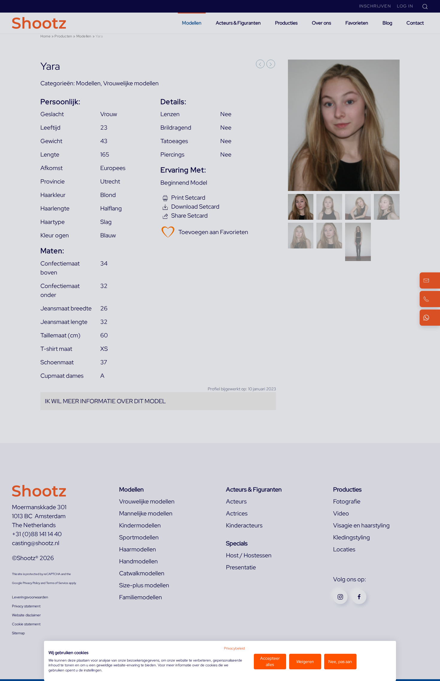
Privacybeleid (234, 648)
